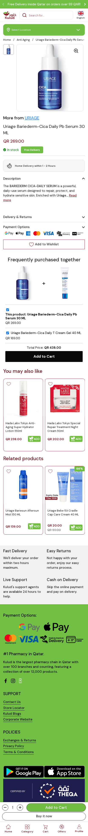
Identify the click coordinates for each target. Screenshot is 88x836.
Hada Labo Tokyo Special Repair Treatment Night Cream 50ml (63, 426)
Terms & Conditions (18, 752)
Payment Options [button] (16, 227)
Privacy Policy (13, 746)
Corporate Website (17, 719)
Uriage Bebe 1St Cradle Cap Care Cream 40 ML (63, 512)
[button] (5, 807)
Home (7, 40)
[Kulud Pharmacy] (9, 15)
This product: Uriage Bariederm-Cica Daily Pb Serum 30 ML (41, 316)
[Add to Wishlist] (8, 384)
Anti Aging (23, 40)
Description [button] (12, 178)
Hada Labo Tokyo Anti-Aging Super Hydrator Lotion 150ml (20, 426)
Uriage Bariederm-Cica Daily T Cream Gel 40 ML (46, 333)
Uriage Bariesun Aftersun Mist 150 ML (22, 512)
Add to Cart (44, 356)
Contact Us (12, 702)
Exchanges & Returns (19, 740)
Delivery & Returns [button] (17, 217)
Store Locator (14, 708)
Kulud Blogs (12, 714)
